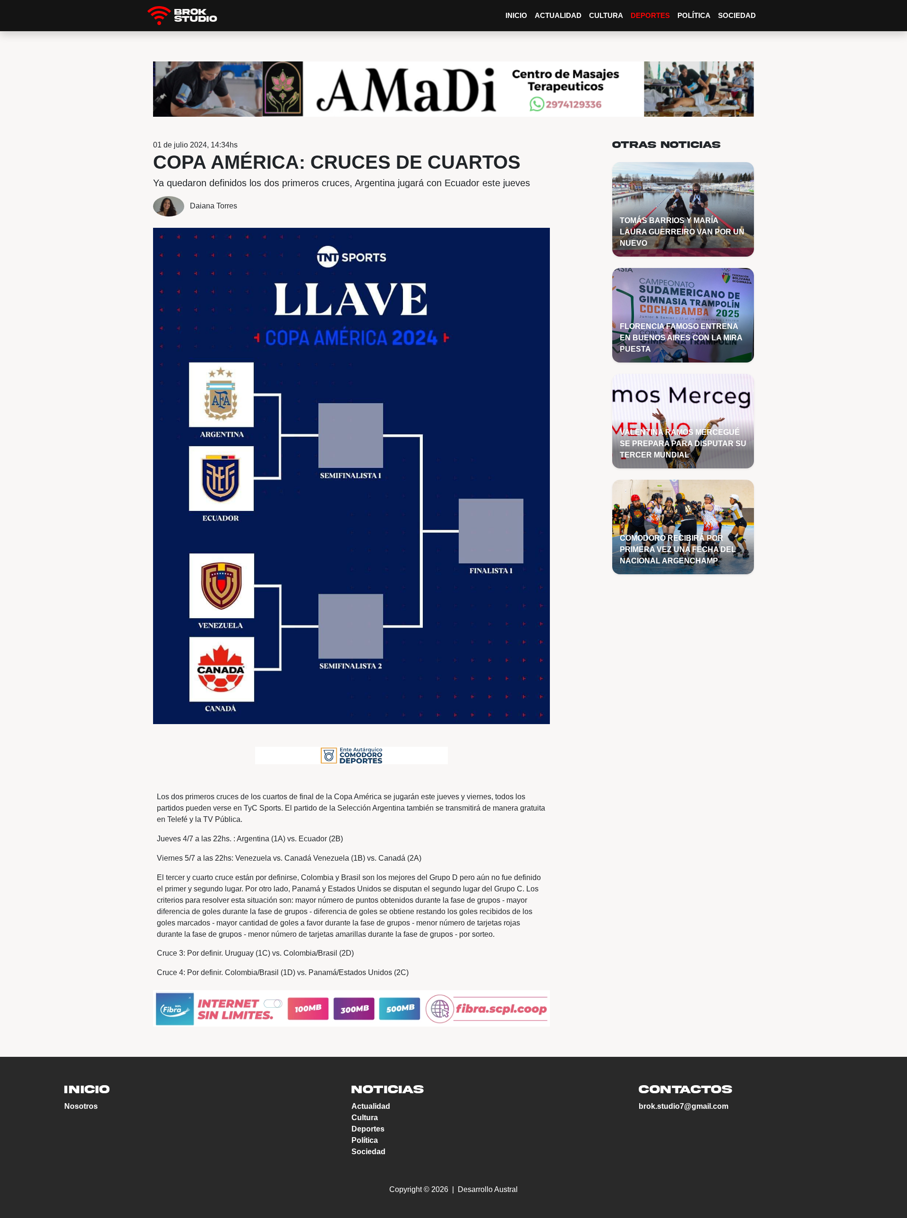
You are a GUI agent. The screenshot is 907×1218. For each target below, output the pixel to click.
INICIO (516, 15)
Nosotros (81, 1106)
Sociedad (737, 15)
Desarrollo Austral (487, 1189)
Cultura (606, 15)
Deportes (650, 15)
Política (693, 15)
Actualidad (558, 15)
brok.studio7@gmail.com (683, 1106)
